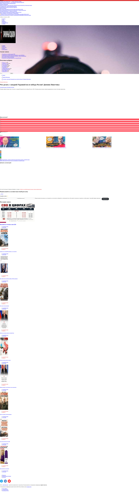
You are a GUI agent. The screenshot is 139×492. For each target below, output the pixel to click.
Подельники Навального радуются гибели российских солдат (11, 9)
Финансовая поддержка (6, 476)
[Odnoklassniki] (69, 152)
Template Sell (29, 486)
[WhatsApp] (69, 157)
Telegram (3, 18)
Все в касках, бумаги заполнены (8, 57)
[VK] (69, 153)
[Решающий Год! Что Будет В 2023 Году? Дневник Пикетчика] (68, 141)
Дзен (3, 19)
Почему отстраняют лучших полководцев (5, 414)
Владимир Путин (5, 69)
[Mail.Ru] (69, 154)
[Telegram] (69, 156)
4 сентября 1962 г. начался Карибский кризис (8, 6)
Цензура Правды (3, 8)
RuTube (3, 20)
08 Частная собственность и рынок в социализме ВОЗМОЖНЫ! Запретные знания (15, 15)
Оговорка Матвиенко (4, 4)
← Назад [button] (1, 193)
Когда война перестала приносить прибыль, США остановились (14, 56)
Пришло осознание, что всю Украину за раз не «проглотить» (8, 387)
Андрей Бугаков (5, 63)
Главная (3, 45)
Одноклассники (5, 22)
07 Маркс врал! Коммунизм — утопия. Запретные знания (10, 1)
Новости (3, 46)
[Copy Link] (69, 150)
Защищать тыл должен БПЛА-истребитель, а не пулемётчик (13, 55)
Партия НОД (4, 71)
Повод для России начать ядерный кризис (8, 3)
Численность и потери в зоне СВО (8, 54)
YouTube (3, 23)
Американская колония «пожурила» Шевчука (8, 7)
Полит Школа (4, 49)
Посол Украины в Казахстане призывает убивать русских (10, 12)
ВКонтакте (4, 21)
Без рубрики (4, 66)
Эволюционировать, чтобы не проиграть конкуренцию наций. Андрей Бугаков (15, 159)
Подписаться (105, 198)
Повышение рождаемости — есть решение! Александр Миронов (12, 2)
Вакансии (4, 475)
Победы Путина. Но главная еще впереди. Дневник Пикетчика (10, 147)
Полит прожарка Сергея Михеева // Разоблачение (9, 13)
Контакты (4, 477)
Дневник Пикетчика (6, 68)
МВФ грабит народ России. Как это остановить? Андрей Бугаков (12, 160)
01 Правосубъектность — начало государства (8, 11)
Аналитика (4, 67)
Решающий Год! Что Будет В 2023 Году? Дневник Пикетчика (56, 147)
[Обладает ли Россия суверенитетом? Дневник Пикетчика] (115, 141)
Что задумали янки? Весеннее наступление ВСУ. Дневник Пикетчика (13, 10)
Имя (3, 198)
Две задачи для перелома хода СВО (5, 441)
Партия (3, 48)
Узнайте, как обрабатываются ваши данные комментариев (31, 189)
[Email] (69, 158)
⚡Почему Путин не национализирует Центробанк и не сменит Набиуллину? (14, 14)
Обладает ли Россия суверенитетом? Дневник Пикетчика (101, 147)
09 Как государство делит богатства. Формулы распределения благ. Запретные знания (16, 5)
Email (20, 198)
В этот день (4, 47)
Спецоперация (5, 65)
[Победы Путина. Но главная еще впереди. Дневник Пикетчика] (22, 141)
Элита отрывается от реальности (4, 468)
